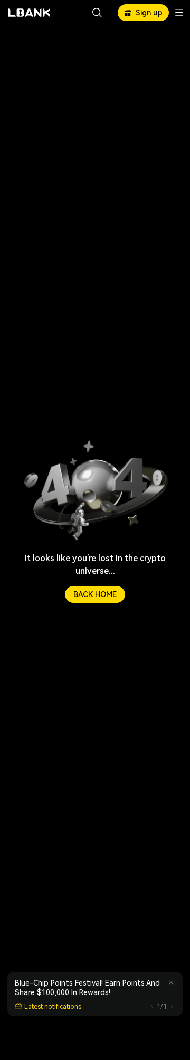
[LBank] (29, 12)
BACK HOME (95, 594)
